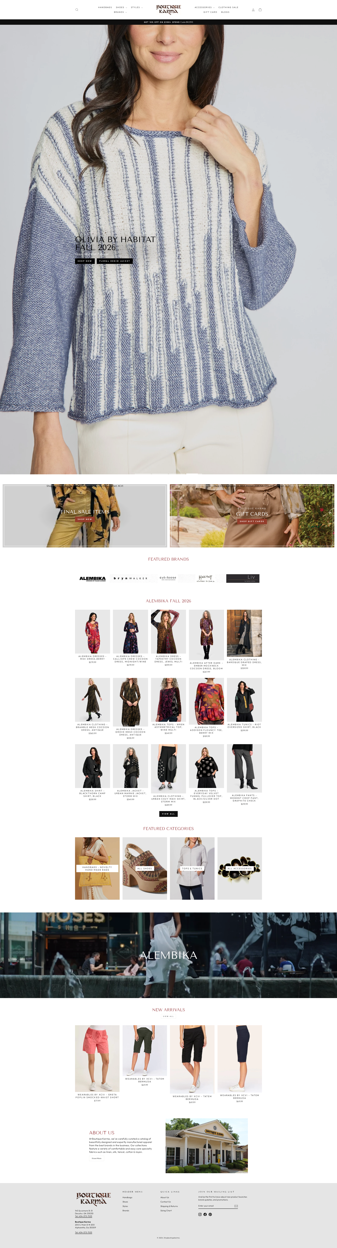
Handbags (105, 7)
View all (168, 814)
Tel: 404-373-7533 (83, 1216)
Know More (96, 1158)
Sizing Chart (166, 1210)
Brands (119, 12)
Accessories (204, 7)
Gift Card (210, 12)
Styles (136, 7)
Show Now (155, 263)
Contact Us (165, 1201)
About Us (164, 1197)
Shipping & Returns (169, 1206)
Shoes (120, 7)
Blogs (225, 12)
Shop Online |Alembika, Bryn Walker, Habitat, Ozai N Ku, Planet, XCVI (85, 485)
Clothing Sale (229, 7)
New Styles (179, 263)
